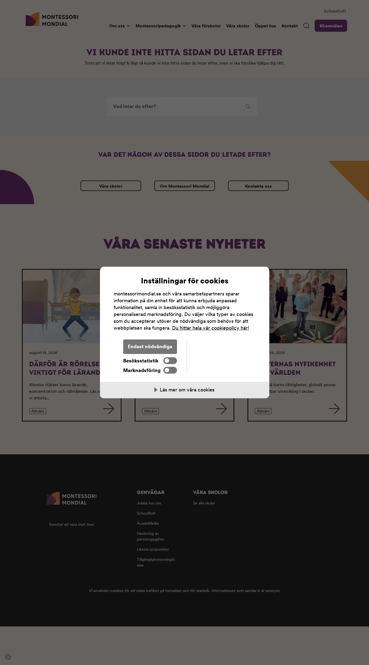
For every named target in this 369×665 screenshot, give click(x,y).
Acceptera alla (221, 346)
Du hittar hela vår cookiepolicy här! (210, 328)
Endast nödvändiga (150, 346)
